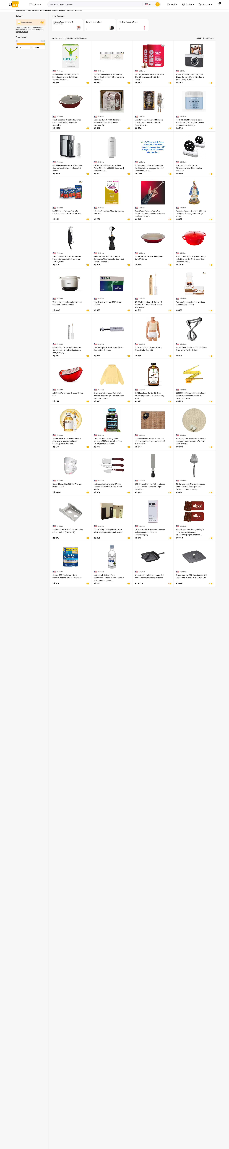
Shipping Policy (22, 32)
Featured (208, 38)
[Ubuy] (13, 4)
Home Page (20, 10)
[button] (172, 4)
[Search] (157, 4)
